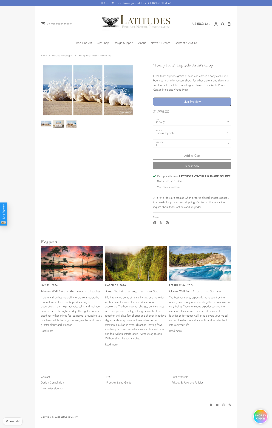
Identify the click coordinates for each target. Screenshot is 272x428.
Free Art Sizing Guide (118, 382)
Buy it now (192, 165)
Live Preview (192, 101)
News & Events (160, 43)
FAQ (108, 377)
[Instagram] (223, 405)
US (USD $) (200, 23)
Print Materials (180, 377)
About (142, 43)
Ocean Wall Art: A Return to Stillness (195, 291)
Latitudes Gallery (69, 417)
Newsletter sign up (51, 388)
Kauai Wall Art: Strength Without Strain (133, 291)
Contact (45, 377)
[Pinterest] (230, 405)
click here (174, 85)
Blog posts (49, 241)
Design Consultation (52, 382)
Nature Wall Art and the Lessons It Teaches (70, 291)
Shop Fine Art (83, 43)
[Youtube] (217, 405)
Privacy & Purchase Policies (187, 382)
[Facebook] (211, 405)
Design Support (123, 43)
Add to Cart (192, 155)
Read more (47, 331)
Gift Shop (103, 43)
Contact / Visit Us (186, 43)
